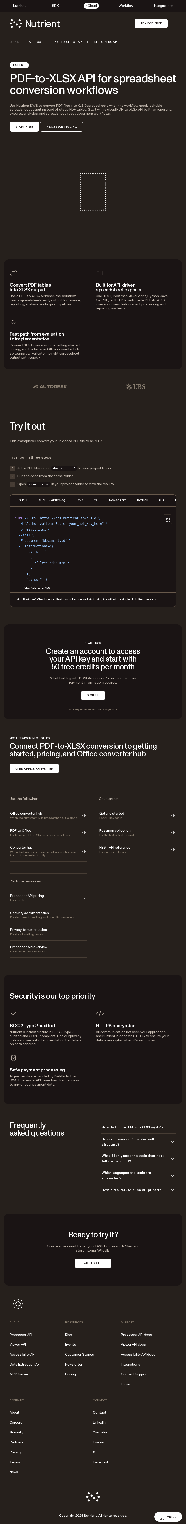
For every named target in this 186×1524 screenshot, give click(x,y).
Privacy (15, 1452)
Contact (99, 1412)
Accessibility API (22, 1354)
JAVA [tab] (79, 500)
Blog (68, 1334)
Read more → (147, 599)
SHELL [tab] (23, 500)
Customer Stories (79, 1354)
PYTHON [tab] (142, 500)
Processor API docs (136, 1334)
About (14, 1412)
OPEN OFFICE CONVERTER (34, 768)
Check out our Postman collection (59, 599)
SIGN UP (93, 695)
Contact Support (134, 1374)
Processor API (21, 1334)
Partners (16, 1442)
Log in (125, 1384)
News (14, 1472)
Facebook (101, 1462)
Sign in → (111, 710)
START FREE (24, 126)
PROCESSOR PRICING (61, 126)
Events (70, 1344)
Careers (16, 1422)
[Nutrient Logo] (35, 23)
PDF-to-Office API (68, 41)
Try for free (151, 23)
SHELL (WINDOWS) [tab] (52, 500)
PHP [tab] (161, 500)
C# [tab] (96, 500)
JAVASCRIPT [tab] (117, 500)
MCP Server (19, 1374)
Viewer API (18, 1344)
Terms (15, 1462)
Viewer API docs (133, 1344)
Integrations (130, 1364)
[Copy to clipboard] (167, 519)
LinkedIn (99, 1422)
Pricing (70, 1374)
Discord (99, 1442)
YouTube (100, 1432)
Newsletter (73, 1364)
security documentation (45, 1040)
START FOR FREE (93, 1263)
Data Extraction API (25, 1364)
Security (16, 1432)
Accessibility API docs (138, 1354)
